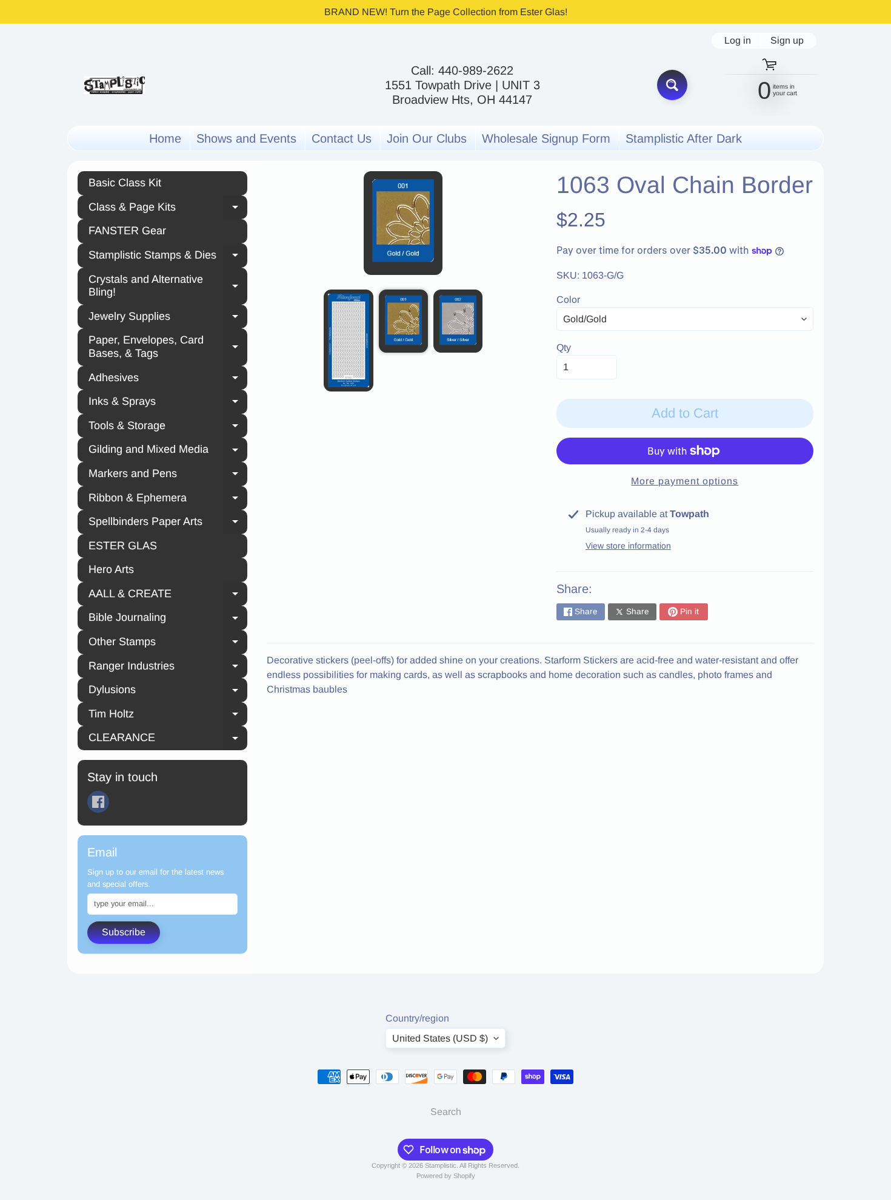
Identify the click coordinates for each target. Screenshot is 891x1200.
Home (165, 138)
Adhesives (167, 379)
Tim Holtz (167, 716)
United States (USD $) (440, 1038)
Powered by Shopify (445, 1175)
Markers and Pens (167, 475)
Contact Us (342, 138)
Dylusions (167, 691)
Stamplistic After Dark (684, 138)
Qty (563, 347)
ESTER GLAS (122, 546)
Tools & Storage (167, 427)
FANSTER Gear (127, 231)
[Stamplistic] (114, 85)
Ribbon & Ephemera (167, 499)
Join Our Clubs (427, 138)
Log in (737, 41)
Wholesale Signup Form (546, 138)
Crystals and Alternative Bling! (167, 286)
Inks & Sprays (167, 403)
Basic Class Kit (124, 183)
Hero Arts (111, 569)
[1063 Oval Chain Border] (348, 341)
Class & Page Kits (167, 209)
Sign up (787, 41)
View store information (628, 546)
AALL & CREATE (167, 595)
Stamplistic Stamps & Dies (167, 257)
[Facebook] (98, 802)
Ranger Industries (167, 668)
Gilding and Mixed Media (167, 451)
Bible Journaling (167, 619)
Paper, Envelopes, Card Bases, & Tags (167, 346)
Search (445, 1112)
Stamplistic (440, 1165)
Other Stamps (167, 643)
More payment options (684, 481)
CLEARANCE (167, 739)
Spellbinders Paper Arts (167, 523)
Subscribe (123, 932)
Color (568, 299)
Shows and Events (246, 138)
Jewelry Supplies (167, 318)
